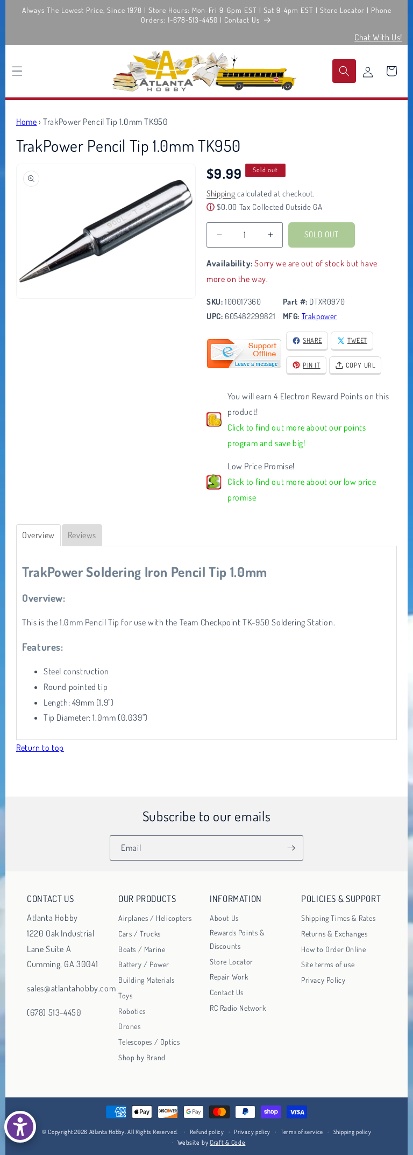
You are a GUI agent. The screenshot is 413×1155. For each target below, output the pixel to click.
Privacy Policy (323, 979)
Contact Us (227, 992)
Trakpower (319, 316)
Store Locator (231, 961)
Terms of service (302, 1132)
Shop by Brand (142, 1057)
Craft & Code (227, 1142)
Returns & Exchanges (334, 933)
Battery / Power (143, 964)
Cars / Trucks (139, 933)
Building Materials (146, 979)
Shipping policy (352, 1132)
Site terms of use (327, 964)
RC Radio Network (238, 1007)
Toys (125, 995)
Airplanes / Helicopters (155, 917)
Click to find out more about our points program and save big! (296, 435)
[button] (17, 71)
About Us (224, 917)
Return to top (40, 747)
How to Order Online (333, 949)
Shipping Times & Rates (338, 917)
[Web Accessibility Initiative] (20, 1127)
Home (26, 121)
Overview (38, 535)
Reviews (82, 535)
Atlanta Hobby (107, 1132)
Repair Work (229, 976)
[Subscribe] (291, 848)
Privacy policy (252, 1132)
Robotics (132, 1011)
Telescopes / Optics (149, 1041)
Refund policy (207, 1132)
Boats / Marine (141, 949)
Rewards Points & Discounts (237, 939)
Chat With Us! (378, 37)
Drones (129, 1026)
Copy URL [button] (361, 365)
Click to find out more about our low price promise (301, 489)
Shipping (221, 193)
